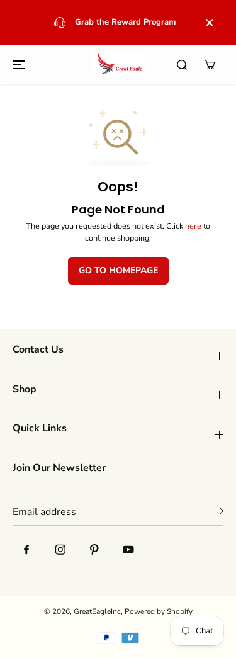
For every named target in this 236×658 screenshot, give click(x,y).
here (193, 225)
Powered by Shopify (159, 611)
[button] (17, 64)
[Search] (182, 65)
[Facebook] (26, 549)
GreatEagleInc (97, 611)
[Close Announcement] (209, 23)
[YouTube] (128, 549)
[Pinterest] (94, 549)
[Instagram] (60, 549)
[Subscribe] (218, 513)
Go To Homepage (118, 270)
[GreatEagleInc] (118, 64)
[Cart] (209, 65)
